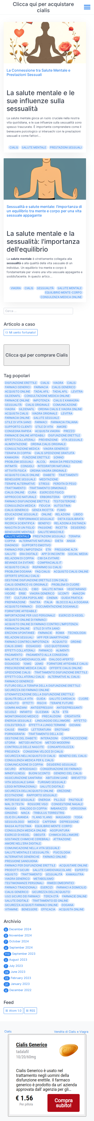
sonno (59, 457)
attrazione (61, 839)
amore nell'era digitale (23, 843)
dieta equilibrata (71, 519)
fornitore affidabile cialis (67, 663)
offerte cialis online (66, 668)
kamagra (12, 457)
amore (62, 426)
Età (48, 549)
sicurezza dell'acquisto (51, 892)
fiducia (44, 505)
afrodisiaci (28, 769)
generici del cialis (68, 773)
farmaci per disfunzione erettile (30, 865)
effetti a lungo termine (47, 725)
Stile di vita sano (47, 628)
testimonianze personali (24, 883)
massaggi (63, 817)
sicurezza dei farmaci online (27, 690)
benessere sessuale (20, 479)
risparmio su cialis (47, 567)
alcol (41, 461)
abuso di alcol (16, 589)
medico (33, 821)
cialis (14, 147)
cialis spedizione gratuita (54, 453)
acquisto (59, 641)
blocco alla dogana (72, 602)
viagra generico (55, 448)
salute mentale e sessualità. (27, 852)
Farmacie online (74, 896)
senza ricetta (42, 510)
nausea (10, 808)
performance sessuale (36, 519)
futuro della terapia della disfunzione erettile (42, 685)
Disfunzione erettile (64, 435)
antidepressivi (42, 707)
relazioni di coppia (19, 558)
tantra (34, 602)
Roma (60, 632)
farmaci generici (17, 387)
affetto (80, 720)
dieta (59, 541)
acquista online (71, 909)
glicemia (42, 712)
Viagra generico (17, 878)
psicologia (61, 852)
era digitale (29, 554)
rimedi (23, 729)
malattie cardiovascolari (25, 659)
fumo (61, 510)
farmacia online (17, 417)
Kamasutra (75, 874)
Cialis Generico (16, 892)
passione (45, 527)
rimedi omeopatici (60, 883)
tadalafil (41, 391)
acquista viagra (47, 431)
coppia (10, 541)
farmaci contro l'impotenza (27, 641)
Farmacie (45, 632)
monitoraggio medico (21, 716)
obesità (39, 834)
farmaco (45, 650)
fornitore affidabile (21, 611)
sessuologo (14, 821)
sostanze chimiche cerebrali (27, 839)
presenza (12, 751)
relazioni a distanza (70, 523)
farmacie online (17, 400)
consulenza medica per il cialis (29, 760)
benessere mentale (19, 532)
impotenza (41, 400)
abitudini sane (57, 778)
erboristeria (50, 497)
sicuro (10, 769)
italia (48, 602)
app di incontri (53, 554)
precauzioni (51, 716)
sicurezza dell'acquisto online (29, 791)
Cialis (29, 288)
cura (32, 492)
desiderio (78, 527)
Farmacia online (17, 628)
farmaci (41, 422)
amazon (79, 593)
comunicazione (65, 404)
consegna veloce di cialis (43, 751)
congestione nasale (67, 804)
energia (44, 799)
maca (25, 813)
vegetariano (76, 589)
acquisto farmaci (18, 606)
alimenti (62, 650)
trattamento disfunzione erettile (60, 672)
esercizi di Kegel (17, 834)
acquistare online (73, 865)
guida (41, 698)
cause (9, 729)
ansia (71, 541)
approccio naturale (20, 497)
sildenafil (13, 396)
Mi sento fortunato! (22, 332)
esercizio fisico (52, 492)
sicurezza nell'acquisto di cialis (30, 756)
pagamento (13, 654)
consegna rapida (18, 431)
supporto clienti (18, 426)
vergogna (78, 808)
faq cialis (42, 571)
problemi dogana (18, 571)
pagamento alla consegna (47, 654)
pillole (59, 799)
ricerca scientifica (19, 523)
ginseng (11, 813)
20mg (39, 663)
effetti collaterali (20, 439)
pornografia (15, 734)
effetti (28, 703)
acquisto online (17, 391)
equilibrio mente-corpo (63, 292)
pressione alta (66, 549)
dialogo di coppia (33, 808)
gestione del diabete (21, 738)
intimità (11, 466)
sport (9, 519)
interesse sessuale (20, 799)
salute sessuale (46, 417)
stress (44, 483)
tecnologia (77, 632)
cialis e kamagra (66, 400)
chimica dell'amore (63, 834)
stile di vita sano (18, 422)
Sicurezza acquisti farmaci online (31, 905)
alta (55, 712)
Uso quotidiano (57, 646)
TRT (7, 597)
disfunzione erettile (21, 382)
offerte (69, 497)
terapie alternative (20, 483)
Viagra (16, 288)
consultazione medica (22, 448)
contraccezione (74, 738)
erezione (63, 791)
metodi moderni (57, 742)
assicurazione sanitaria (23, 778)
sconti (63, 593)
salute (10, 554)
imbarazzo (59, 808)
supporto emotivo (36, 545)
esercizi (47, 887)
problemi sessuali (19, 461)
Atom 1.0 (14, 1010)
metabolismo (44, 878)
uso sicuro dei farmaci (22, 896)
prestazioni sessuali (66, 147)
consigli (27, 466)
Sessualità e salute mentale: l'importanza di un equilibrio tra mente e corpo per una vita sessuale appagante (44, 211)
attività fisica (15, 470)
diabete (49, 475)
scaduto (12, 703)
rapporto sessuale (42, 795)
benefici (44, 523)
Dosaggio (33, 646)
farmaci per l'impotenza (23, 549)
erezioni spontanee (19, 632)
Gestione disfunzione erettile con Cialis (36, 580)
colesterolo (15, 725)
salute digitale (52, 786)
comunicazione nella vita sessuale (32, 848)
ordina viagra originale (48, 470)
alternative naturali (35, 541)
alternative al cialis (64, 676)
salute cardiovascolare (52, 870)
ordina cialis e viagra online (60, 409)
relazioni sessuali (19, 637)
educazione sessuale (21, 514)
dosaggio (12, 663)
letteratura (41, 729)
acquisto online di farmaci (25, 619)
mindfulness (15, 773)
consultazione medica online (47, 396)
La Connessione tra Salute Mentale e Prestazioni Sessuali (38, 72)
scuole (10, 712)
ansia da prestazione (66, 461)
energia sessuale (18, 720)
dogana (67, 905)
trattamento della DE (46, 734)
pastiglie (76, 799)
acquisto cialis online (22, 475)
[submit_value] (47, 1075)
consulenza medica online (61, 297)
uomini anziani (16, 707)
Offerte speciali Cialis (22, 576)
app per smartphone (53, 637)
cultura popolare (28, 597)
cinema (52, 597)
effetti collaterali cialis (24, 676)
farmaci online (54, 856)
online (47, 514)
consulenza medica (20, 505)
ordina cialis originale (48, 444)
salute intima (52, 589)
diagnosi (11, 545)
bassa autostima (18, 826)
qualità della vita (19, 698)
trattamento (15, 488)
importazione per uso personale (30, 615)
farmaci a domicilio (71, 887)
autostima (62, 505)
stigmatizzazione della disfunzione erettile (39, 694)
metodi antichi (30, 742)
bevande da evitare (19, 562)
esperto (81, 870)
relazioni (62, 514)
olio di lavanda (16, 817)
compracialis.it (50, 562)
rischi (41, 703)
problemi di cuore (65, 584)
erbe (22, 593)
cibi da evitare (48, 558)
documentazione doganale (57, 606)
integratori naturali (54, 466)
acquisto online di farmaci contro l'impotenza (41, 624)
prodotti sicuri (17, 870)
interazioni (49, 738)
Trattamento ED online (50, 900)
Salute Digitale (17, 900)
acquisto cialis (17, 567)
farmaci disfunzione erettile (27, 501)
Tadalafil (60, 391)
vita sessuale (72, 439)
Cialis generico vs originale (26, 584)
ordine (76, 641)
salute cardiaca (62, 698)
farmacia (41, 387)
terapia (74, 536)
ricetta (61, 527)
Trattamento (31, 874)
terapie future (61, 703)
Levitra (66, 413)
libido (78, 514)
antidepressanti (69, 707)
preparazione (15, 602)
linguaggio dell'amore (52, 720)
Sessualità (54, 874)
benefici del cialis (73, 756)
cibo (35, 589)
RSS (32, 1010)
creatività (72, 716)
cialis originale (37, 404)
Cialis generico (16, 510)
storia (10, 742)
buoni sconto (39, 773)
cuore (83, 698)
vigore (10, 593)
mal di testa (14, 804)
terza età (51, 896)
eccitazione (14, 795)
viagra (10, 409)
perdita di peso (64, 483)
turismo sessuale (51, 782)
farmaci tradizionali (21, 887)
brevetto (78, 778)
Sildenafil (26, 409)
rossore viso (38, 804)
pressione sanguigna (21, 861)
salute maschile (51, 532)
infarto (26, 712)
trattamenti (68, 475)
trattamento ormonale (47, 488)
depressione (69, 821)
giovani (74, 725)
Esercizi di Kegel (71, 615)
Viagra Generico (42, 593)
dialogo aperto (61, 659)
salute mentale (34, 147)
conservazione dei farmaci (60, 769)
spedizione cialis (18, 672)
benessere (29, 909)
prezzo (69, 431)
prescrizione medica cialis (25, 668)
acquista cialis (16, 413)
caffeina (49, 821)
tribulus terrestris (48, 813)
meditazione (48, 479)
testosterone (64, 501)
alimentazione (16, 444)
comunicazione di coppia (24, 764)
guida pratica (71, 597)
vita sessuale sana (19, 782)
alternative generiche (22, 856)
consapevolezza (60, 747)
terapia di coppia (18, 453)
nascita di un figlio (19, 527)
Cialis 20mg (13, 646)
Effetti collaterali (20, 650)
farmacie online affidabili (24, 435)
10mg (27, 663)
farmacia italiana (64, 422)
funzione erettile (36, 457)
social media (78, 554)
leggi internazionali (20, 786)
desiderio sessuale (61, 764)
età (65, 712)
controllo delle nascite (24, 747)
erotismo (62, 729)
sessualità (45, 288)
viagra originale (44, 413)
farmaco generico (19, 681)
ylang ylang (42, 817)
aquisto (11, 874)
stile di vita (44, 426)
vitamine (11, 909)
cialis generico (63, 387)
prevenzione (48, 439)
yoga (78, 817)
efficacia (48, 909)
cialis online (14, 492)
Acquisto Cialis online (71, 571)
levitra (77, 391)
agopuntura (59, 830)
